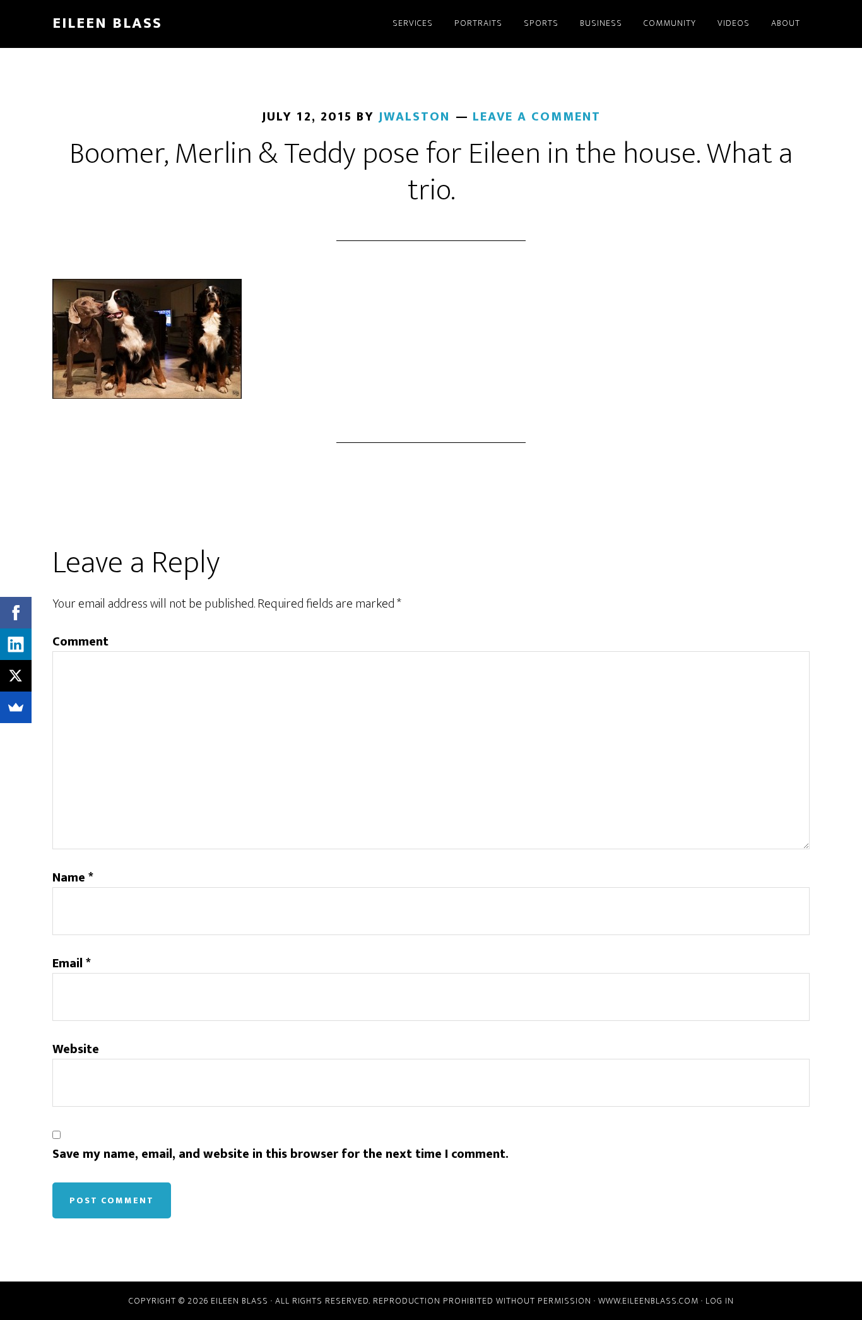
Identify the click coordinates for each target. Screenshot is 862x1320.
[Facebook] (16, 612)
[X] (16, 676)
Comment (80, 641)
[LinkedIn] (16, 644)
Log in (720, 1300)
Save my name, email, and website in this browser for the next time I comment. (280, 1154)
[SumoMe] (16, 707)
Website (75, 1049)
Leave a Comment (537, 116)
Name (72, 877)
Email (71, 963)
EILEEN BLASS (107, 23)
